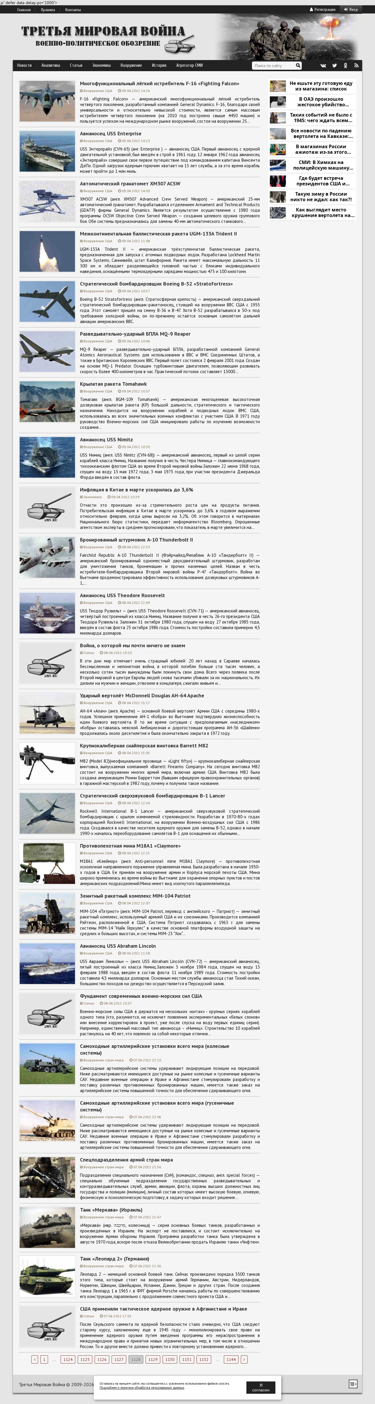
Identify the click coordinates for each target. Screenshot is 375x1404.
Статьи (76, 65)
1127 (119, 1359)
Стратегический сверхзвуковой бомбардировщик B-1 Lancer (152, 795)
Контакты (73, 10)
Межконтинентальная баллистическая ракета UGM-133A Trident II (158, 233)
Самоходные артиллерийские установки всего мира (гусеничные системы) (157, 1106)
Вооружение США (97, 90)
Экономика (101, 65)
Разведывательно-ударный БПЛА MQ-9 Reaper (135, 333)
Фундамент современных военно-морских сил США (141, 996)
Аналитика (51, 65)
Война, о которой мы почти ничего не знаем (132, 645)
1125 (85, 1359)
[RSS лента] (356, 65)
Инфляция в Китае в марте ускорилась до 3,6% (136, 489)
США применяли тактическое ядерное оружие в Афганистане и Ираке (163, 1308)
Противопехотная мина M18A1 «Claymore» (130, 845)
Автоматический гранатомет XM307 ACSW (130, 183)
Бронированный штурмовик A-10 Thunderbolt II (136, 539)
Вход (354, 9)
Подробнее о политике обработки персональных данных (142, 1388)
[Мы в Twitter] (334, 65)
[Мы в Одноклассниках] (345, 65)
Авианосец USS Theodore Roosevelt (122, 595)
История (159, 65)
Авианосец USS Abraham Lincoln (118, 945)
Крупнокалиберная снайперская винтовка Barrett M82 (144, 745)
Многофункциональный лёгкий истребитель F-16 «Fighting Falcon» (159, 83)
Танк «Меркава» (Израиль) (111, 1209)
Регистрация (325, 9)
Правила (48, 10)
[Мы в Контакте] (323, 65)
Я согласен (261, 1387)
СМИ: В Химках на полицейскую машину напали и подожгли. (321, 165)
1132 (204, 1359)
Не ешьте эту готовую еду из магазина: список (321, 86)
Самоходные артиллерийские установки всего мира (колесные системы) (154, 1049)
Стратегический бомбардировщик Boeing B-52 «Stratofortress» (156, 283)
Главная (24, 10)
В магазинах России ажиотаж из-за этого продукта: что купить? (321, 149)
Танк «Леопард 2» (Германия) (114, 1258)
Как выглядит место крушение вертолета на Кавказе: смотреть (321, 212)
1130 (170, 1359)
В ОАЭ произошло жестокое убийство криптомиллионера (321, 102)
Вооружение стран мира (103, 1060)
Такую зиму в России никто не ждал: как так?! (321, 197)
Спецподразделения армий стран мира (126, 1159)
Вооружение (131, 65)
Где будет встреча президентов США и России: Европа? (321, 181)
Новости (24, 65)
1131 (187, 1359)
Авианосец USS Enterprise (111, 133)
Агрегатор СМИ (189, 65)
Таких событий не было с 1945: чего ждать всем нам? (321, 118)
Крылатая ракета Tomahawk (113, 383)
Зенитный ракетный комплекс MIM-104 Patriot (135, 895)
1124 (68, 1359)
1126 (102, 1359)
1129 (153, 1359)
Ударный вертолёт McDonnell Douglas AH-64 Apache (142, 695)
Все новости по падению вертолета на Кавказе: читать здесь (321, 133)
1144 (231, 1359)
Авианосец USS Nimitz (106, 439)
